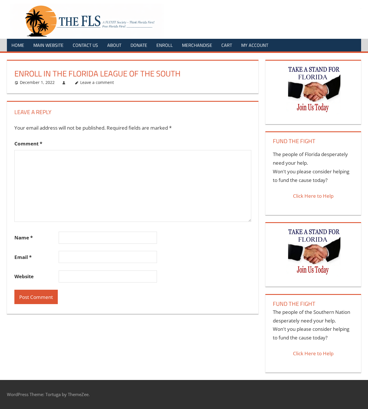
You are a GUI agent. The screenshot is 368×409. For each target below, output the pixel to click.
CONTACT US (85, 45)
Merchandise (197, 45)
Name (23, 237)
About (114, 45)
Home (18, 45)
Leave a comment (97, 82)
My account (254, 45)
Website (24, 276)
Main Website (48, 45)
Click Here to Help (313, 196)
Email (23, 257)
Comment (28, 143)
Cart (226, 45)
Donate (139, 45)
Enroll (164, 45)
